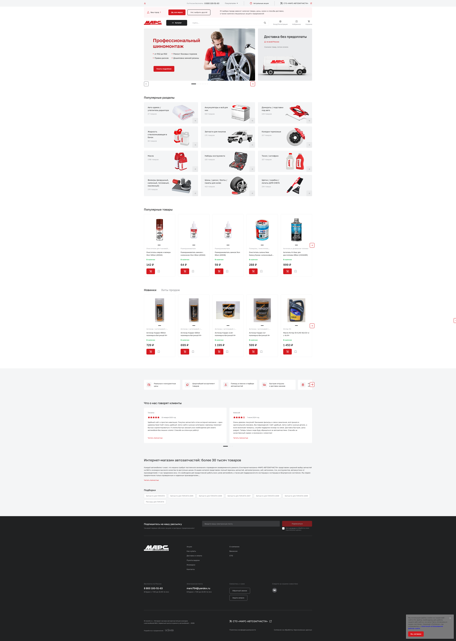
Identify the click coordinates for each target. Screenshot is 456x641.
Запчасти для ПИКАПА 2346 (210, 496)
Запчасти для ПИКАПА (155, 496)
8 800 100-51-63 (211, 3)
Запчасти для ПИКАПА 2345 (181, 496)
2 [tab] (229, 446)
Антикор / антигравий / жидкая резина (156, 329)
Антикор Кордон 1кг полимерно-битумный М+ (259, 334)
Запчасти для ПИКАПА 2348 (267, 496)
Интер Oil (287, 329)
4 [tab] (232, 446)
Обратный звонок (239, 591)
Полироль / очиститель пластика (258, 248)
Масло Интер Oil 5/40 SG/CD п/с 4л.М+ (296, 334)
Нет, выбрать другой (198, 12)
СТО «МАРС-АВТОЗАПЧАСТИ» (296, 3)
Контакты (191, 569)
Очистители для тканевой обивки (157, 248)
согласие (292, 528)
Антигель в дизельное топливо (295, 248)
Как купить (191, 551)
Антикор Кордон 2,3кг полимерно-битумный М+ (225, 334)
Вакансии (233, 551)
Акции (189, 547)
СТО (231, 556)
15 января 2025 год (169, 417)
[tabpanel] (199, 54)
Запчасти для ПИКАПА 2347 (238, 496)
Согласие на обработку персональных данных (293, 630)
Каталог (178, 23)
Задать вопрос (238, 598)
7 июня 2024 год (253, 417)
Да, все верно (177, 12)
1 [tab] (225, 446)
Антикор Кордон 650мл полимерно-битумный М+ (156, 334)
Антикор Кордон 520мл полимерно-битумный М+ (191, 334)
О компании (234, 547)
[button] (312, 384)
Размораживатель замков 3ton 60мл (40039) (227, 253)
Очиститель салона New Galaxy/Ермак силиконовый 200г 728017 (260, 253)
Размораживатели (188, 248)
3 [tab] (230, 446)
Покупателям (230, 3)
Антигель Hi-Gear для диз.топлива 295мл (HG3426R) (295, 253)
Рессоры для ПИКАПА (155, 502)
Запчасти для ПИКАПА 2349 (296, 496)
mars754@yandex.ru (198, 588)
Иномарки (191, 565)
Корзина (309, 24)
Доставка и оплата (194, 556)
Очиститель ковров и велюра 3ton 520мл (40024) (158, 253)
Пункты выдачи (193, 560)
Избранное (296, 24)
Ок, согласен (416, 634)
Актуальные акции (261, 3)
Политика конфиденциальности (242, 630)
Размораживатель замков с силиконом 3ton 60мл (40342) (193, 253)
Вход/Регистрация (280, 24)
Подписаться (297, 524)
